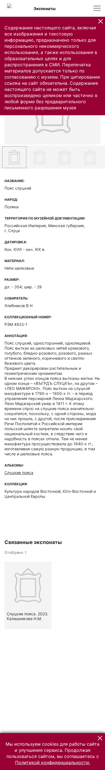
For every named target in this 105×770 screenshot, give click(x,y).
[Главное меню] (97, 8)
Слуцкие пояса (18, 472)
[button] (100, 21)
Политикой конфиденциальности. (52, 762)
